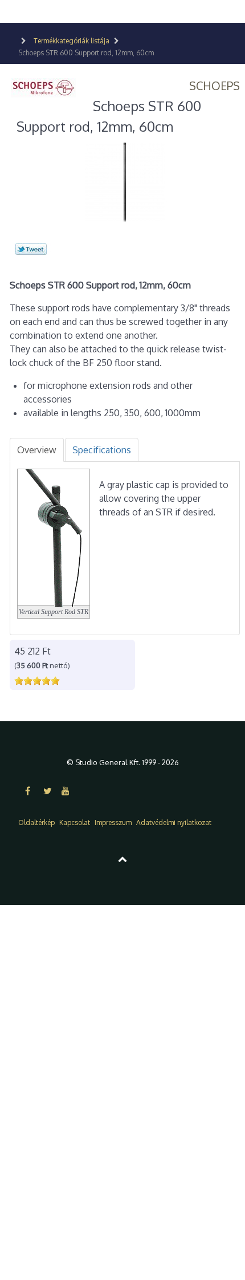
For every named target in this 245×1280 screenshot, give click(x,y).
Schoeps (214, 85)
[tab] (37, 450)
